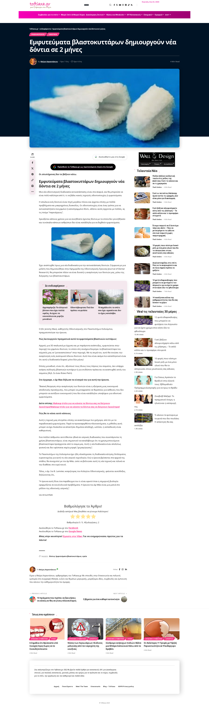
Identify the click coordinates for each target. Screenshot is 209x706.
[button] (100, 5)
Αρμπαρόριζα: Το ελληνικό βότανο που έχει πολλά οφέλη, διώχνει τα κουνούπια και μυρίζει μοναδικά (55, 313)
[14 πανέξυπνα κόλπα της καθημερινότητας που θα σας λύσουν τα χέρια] (142, 302)
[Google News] (120, 5)
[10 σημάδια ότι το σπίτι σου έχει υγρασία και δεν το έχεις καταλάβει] (110, 297)
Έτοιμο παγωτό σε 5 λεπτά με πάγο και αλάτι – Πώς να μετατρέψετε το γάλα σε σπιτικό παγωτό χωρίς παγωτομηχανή (166, 230)
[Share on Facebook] (32, 163)
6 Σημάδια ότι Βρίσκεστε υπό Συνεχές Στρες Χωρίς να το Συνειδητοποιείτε (44, 646)
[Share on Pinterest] (32, 174)
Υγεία (53, 639)
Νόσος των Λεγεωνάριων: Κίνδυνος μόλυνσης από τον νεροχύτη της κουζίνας (85, 646)
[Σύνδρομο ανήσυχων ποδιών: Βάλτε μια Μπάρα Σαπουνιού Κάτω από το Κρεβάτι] (123, 629)
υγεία (84, 556)
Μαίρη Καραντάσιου (49, 61)
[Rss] (131, 5)
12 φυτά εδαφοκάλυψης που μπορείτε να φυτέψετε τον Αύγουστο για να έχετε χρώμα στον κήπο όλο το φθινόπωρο (166, 284)
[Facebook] (114, 5)
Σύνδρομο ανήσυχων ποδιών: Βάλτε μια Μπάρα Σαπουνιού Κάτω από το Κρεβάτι (123, 646)
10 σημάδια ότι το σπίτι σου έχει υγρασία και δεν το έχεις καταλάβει (109, 310)
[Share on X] (32, 168)
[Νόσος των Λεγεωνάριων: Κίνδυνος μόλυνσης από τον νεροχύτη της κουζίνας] (85, 629)
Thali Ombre (157, 187)
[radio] (72, 517)
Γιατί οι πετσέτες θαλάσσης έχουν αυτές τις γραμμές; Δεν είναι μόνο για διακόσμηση (165, 196)
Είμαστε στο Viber (73, 536)
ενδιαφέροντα (38, 34)
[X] (116, 5)
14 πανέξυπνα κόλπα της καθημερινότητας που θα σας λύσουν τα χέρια (165, 300)
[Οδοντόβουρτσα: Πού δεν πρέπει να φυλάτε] (83, 297)
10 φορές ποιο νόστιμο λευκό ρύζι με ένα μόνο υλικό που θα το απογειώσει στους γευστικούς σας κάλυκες (165, 249)
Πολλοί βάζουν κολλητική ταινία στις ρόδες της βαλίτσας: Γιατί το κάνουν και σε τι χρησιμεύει (165, 180)
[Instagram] (123, 5)
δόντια (52, 556)
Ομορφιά (53, 34)
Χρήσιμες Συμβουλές (39, 639)
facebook (73, 528)
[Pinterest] (125, 5)
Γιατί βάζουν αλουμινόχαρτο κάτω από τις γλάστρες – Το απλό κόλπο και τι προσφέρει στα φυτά (165, 212)
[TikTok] (128, 5)
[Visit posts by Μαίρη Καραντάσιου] (33, 569)
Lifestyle (93, 639)
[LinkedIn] (126, 569)
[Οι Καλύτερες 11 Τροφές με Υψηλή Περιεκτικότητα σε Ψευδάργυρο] (161, 629)
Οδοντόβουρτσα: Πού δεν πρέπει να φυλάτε (82, 309)
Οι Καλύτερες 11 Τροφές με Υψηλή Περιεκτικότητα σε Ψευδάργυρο (160, 644)
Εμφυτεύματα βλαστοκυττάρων (68, 556)
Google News (75, 531)
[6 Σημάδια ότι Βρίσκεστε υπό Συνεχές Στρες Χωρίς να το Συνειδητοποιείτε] (47, 629)
